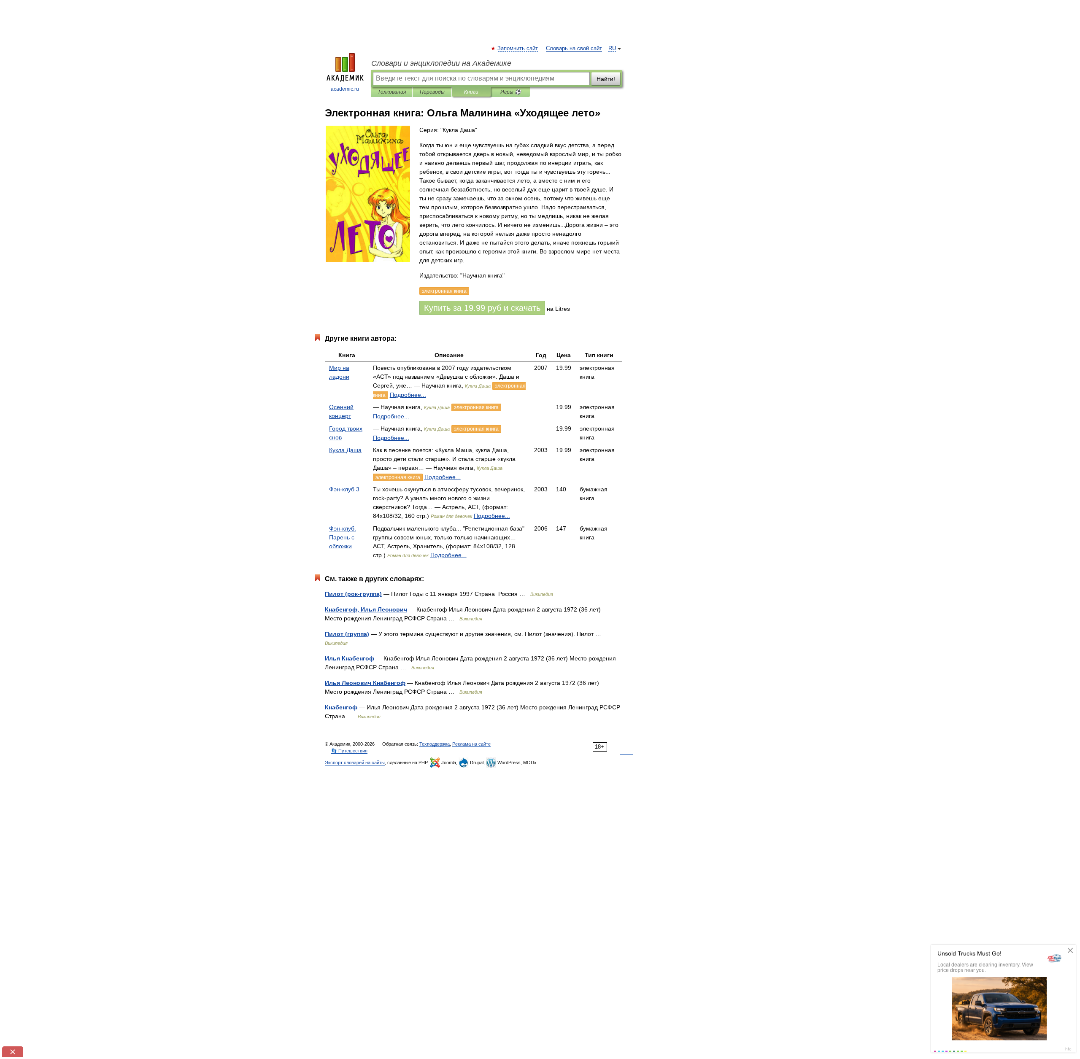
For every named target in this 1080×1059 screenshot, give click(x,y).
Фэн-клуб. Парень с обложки (342, 537)
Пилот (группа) (347, 634)
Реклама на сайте (471, 743)
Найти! (606, 78)
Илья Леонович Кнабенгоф (365, 682)
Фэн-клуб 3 (344, 489)
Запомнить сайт (518, 48)
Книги (471, 92)
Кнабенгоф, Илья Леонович (366, 609)
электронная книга (476, 407)
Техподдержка (434, 743)
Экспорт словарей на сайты (355, 762)
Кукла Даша (345, 450)
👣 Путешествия (349, 750)
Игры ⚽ (510, 92)
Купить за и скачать (482, 308)
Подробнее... (408, 394)
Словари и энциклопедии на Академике (441, 63)
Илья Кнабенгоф (349, 658)
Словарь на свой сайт (574, 48)
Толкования (392, 92)
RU (612, 48)
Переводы (432, 92)
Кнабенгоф (341, 707)
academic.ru (345, 89)
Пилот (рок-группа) (353, 593)
